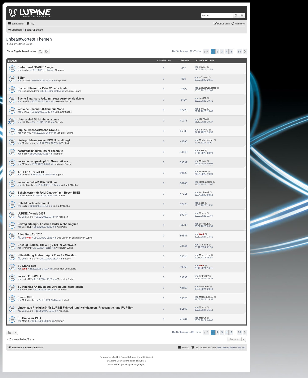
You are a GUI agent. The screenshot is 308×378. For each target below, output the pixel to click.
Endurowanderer (30, 91)
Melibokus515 (29, 300)
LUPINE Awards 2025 (31, 213)
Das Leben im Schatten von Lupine (74, 237)
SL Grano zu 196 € (29, 318)
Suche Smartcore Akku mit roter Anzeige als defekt (51, 98)
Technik (59, 122)
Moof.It (29, 217)
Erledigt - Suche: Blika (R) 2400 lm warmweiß (47, 244)
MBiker (25, 164)
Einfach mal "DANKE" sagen (36, 67)
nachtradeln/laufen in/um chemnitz (40, 150)
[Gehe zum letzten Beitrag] (208, 67)
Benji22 (25, 112)
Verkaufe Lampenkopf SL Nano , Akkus (43, 161)
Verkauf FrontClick (29, 276)
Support (59, 174)
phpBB (115, 357)
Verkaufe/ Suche (73, 91)
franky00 (26, 133)
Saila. (24, 153)
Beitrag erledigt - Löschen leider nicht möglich (48, 224)
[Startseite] (30, 13)
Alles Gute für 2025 (30, 234)
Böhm (21, 77)
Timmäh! (26, 247)
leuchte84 (27, 195)
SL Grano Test (27, 265)
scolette (26, 174)
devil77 (25, 101)
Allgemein (59, 70)
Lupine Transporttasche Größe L (39, 130)
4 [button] (226, 51)
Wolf (28, 237)
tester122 (27, 279)
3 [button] (222, 51)
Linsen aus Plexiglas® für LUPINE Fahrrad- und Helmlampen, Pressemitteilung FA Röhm (75, 307)
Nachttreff (58, 153)
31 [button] (239, 51)
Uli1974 (26, 122)
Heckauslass (28, 185)
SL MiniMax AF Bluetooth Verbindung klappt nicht (50, 286)
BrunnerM (27, 289)
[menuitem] (30, 23)
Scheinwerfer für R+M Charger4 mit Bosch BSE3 (49, 192)
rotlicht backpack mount (33, 203)
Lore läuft (26, 227)
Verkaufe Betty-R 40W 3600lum (37, 182)
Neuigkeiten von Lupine (64, 268)
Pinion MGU (25, 297)
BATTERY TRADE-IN (31, 171)
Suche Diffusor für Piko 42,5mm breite (42, 88)
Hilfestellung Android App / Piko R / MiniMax (47, 255)
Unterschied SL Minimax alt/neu (38, 119)
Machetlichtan (29, 143)
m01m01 (26, 80)
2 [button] (217, 51)
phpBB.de (141, 361)
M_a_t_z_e (32, 258)
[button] (206, 51)
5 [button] (231, 51)
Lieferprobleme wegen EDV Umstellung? (44, 140)
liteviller (25, 70)
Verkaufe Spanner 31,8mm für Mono (41, 109)
